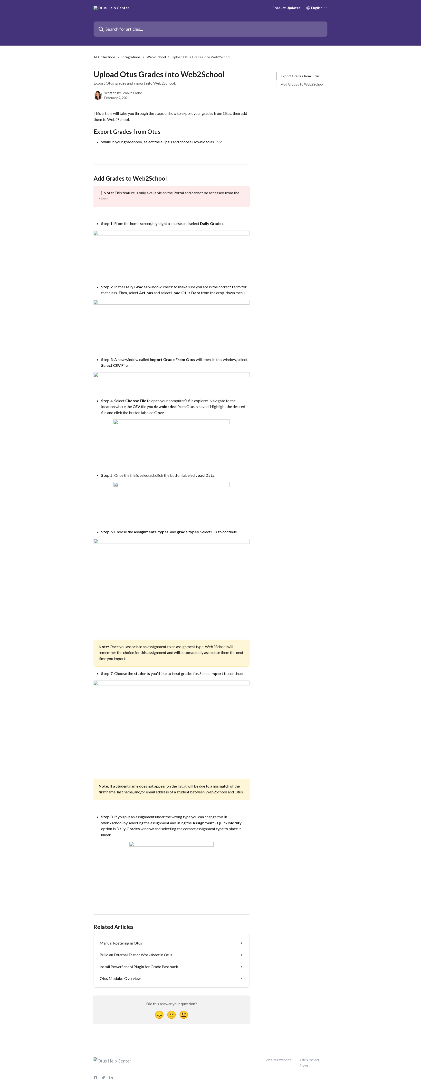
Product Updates (286, 8)
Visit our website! (279, 1060)
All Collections (104, 57)
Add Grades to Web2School (302, 84)
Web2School (156, 57)
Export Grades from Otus (300, 76)
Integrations (131, 57)
